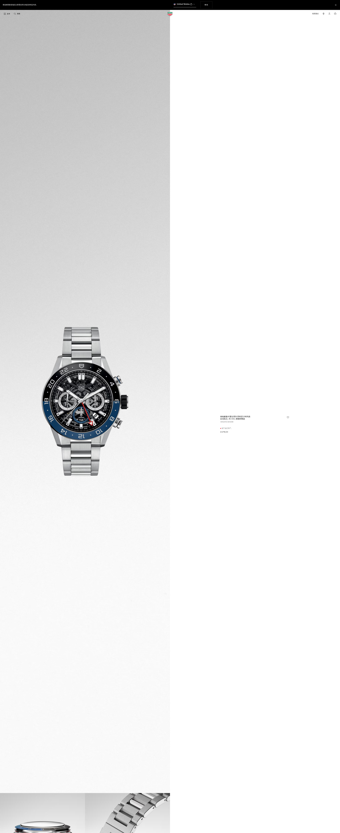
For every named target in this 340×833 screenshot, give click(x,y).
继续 (208, 5)
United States (183, 4)
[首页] (170, 14)
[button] (329, 14)
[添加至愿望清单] (288, 417)
